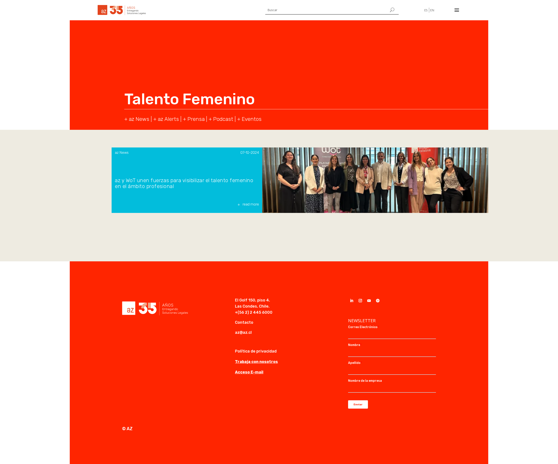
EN (432, 10)
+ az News (136, 119)
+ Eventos (249, 119)
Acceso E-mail (249, 372)
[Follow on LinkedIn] (351, 300)
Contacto (244, 322)
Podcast (223, 119)
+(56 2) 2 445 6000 (253, 312)
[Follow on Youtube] (369, 300)
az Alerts (168, 119)
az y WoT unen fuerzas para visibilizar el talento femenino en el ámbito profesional (184, 183)
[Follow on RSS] (377, 300)
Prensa (196, 119)
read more (251, 204)
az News (122, 152)
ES (426, 10)
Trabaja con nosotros (256, 361)
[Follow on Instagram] (360, 300)
